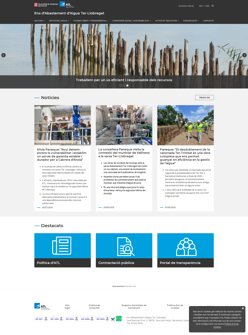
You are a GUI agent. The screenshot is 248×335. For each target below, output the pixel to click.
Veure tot (204, 97)
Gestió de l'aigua (58, 21)
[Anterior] (3, 55)
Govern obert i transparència (89, 21)
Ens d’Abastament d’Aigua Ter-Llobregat (146, 317)
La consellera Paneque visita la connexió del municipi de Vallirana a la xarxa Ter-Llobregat (123, 153)
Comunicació (190, 21)
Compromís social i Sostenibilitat (130, 21)
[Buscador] (213, 6)
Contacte (208, 21)
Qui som (38, 21)
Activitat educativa (166, 21)
